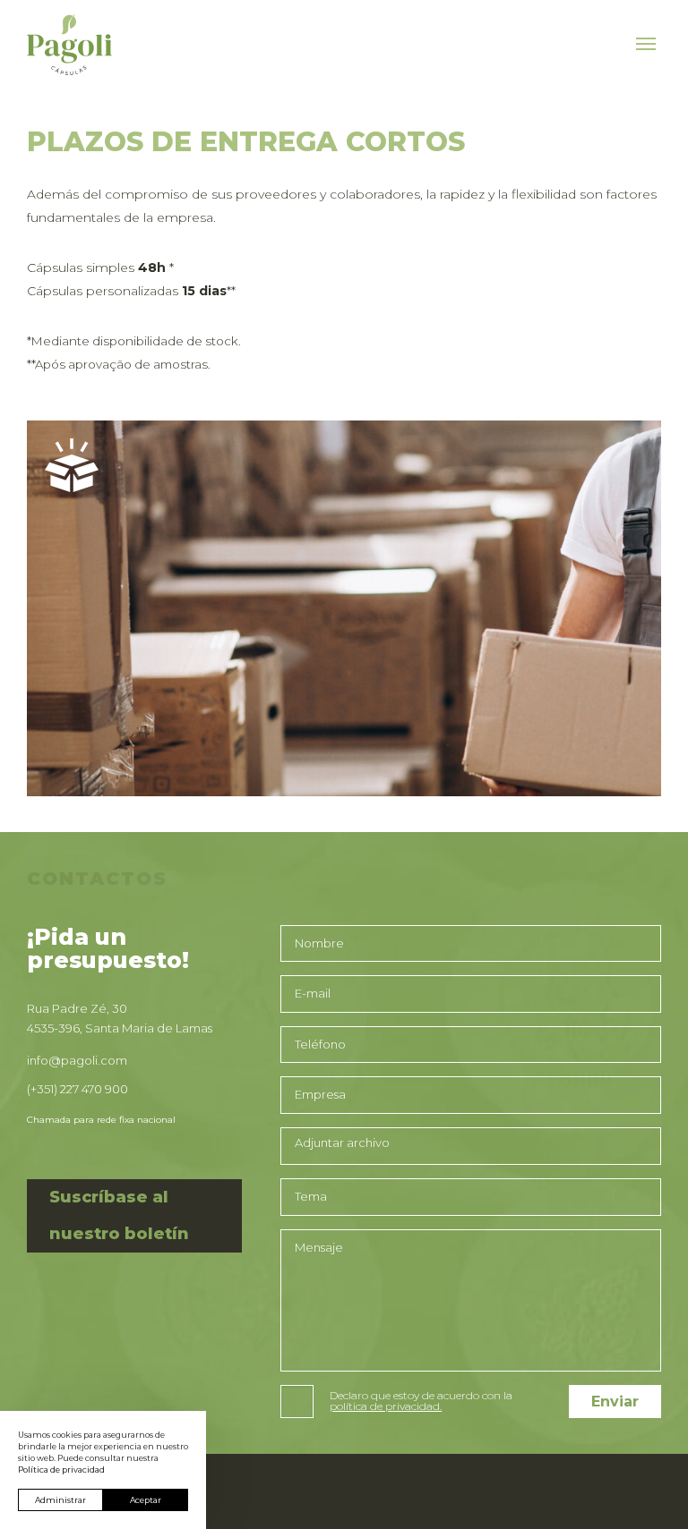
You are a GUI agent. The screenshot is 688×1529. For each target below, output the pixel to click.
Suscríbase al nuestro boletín (119, 1215)
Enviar (615, 1401)
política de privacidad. (386, 1406)
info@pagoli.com (77, 1060)
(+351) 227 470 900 (77, 1089)
